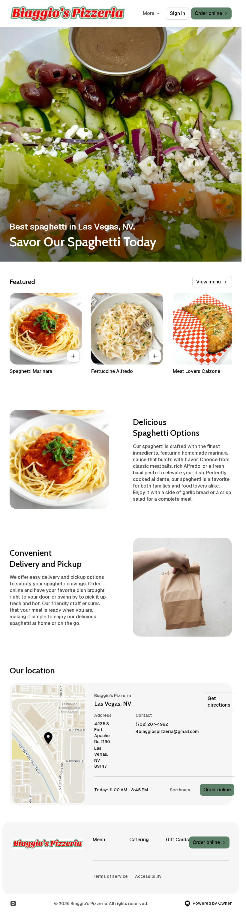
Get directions (219, 701)
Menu (99, 839)
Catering (139, 839)
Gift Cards (177, 839)
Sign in (177, 13)
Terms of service (110, 876)
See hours (180, 789)
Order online (217, 790)
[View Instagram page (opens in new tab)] (13, 903)
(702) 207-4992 (152, 724)
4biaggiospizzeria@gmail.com (167, 731)
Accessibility (148, 876)
